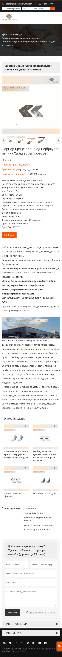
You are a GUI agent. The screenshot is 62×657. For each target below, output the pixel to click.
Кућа (4, 34)
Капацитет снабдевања (15, 173)
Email (9, 235)
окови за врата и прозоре (36, 529)
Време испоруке (11, 169)
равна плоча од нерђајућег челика (37, 519)
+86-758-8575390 (45, 3)
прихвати (12, 612)
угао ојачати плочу (33, 513)
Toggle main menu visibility (55, 17)
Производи (16, 34)
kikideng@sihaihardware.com (19, 3)
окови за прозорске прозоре (38, 525)
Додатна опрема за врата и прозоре (21, 38)
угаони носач (30, 508)
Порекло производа (13, 164)
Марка (5, 159)
